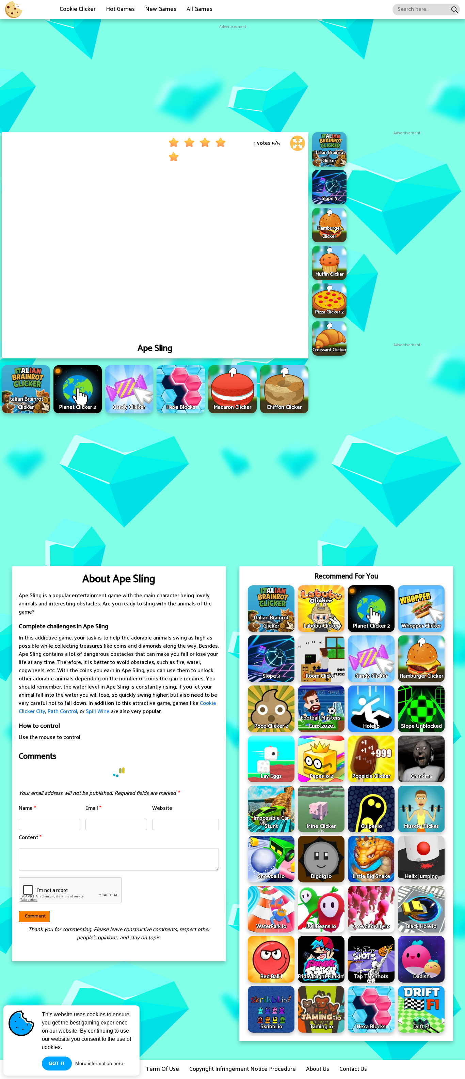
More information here (99, 1063)
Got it (57, 1063)
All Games (199, 9)
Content (30, 837)
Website (162, 808)
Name (27, 808)
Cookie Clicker (78, 9)
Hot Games (120, 9)
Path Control (62, 711)
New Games (160, 9)
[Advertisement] (232, 77)
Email (93, 808)
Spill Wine (98, 711)
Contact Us (353, 1069)
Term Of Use (162, 1069)
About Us (317, 1069)
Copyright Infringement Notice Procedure (242, 1069)
